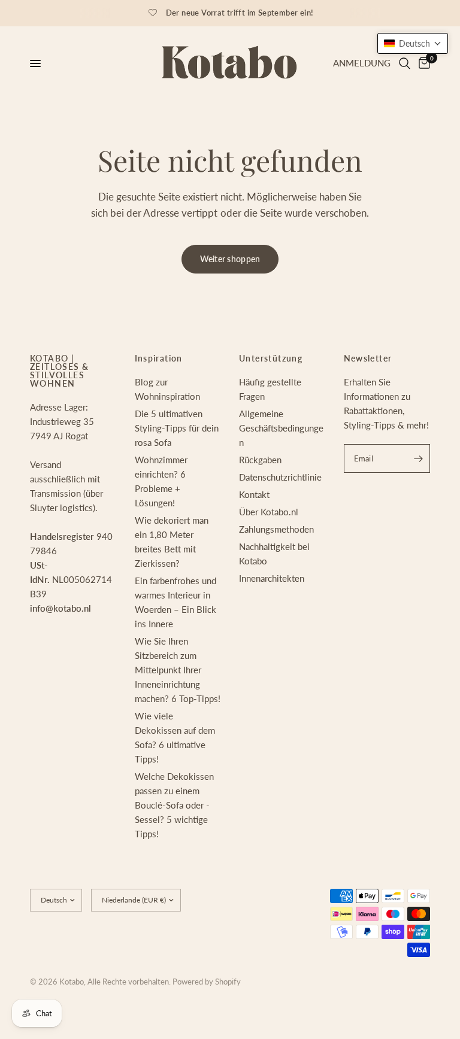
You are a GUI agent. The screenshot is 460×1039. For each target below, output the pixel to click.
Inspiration (159, 358)
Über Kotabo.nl (268, 511)
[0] (422, 63)
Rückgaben (260, 459)
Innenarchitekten (271, 578)
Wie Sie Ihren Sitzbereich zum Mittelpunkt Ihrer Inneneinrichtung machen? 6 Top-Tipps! (177, 670)
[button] (412, 43)
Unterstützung (270, 358)
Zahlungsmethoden (276, 529)
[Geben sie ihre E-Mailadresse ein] (418, 458)
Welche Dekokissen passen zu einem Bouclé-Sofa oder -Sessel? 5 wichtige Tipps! (174, 805)
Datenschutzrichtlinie (280, 477)
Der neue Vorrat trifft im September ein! (240, 12)
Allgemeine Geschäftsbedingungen (281, 428)
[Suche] (404, 63)
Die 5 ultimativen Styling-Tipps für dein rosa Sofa (177, 428)
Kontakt (254, 494)
